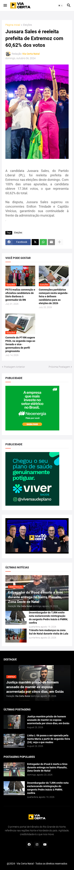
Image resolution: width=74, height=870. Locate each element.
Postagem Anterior (14, 366)
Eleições (27, 25)
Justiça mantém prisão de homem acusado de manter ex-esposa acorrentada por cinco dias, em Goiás (48, 720)
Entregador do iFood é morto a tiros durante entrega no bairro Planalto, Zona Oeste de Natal (47, 767)
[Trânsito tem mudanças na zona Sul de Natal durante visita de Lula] (16, 636)
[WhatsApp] (43, 242)
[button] (5, 6)
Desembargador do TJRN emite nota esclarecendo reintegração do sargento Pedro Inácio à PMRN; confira (48, 617)
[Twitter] (35, 242)
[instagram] (37, 845)
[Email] (51, 242)
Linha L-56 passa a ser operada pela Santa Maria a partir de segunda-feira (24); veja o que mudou (48, 739)
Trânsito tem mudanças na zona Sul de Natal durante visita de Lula (48, 632)
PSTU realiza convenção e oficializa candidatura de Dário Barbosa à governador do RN (20, 294)
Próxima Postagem (59, 366)
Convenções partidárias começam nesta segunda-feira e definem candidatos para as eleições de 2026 (53, 296)
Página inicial (12, 25)
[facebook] (29, 845)
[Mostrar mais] (59, 242)
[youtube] (45, 845)
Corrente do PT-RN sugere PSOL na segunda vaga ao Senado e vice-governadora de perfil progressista (20, 344)
